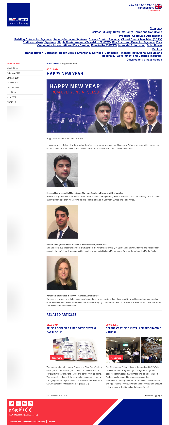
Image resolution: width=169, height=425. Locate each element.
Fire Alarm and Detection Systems (133, 42)
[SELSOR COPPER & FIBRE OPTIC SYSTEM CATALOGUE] (75, 362)
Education (51, 53)
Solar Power (154, 45)
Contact (147, 59)
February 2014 (13, 72)
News (116, 32)
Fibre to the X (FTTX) (104, 45)
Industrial (156, 56)
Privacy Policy (29, 421)
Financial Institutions (133, 53)
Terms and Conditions (148, 32)
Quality (107, 32)
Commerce (111, 53)
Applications (154, 36)
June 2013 (12, 96)
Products (125, 36)
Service (96, 32)
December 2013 (14, 82)
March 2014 (12, 68)
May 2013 (11, 101)
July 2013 (11, 92)
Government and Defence (133, 56)
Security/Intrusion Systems (70, 39)
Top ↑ (159, 395)
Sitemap (41, 421)
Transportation (34, 53)
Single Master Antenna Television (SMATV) (84, 42)
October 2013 (13, 87)
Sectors (157, 49)
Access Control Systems (104, 39)
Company (156, 28)
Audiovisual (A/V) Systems (39, 42)
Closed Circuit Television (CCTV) (141, 39)
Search (157, 59)
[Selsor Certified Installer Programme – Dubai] (134, 362)
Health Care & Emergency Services (81, 53)
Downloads (133, 59)
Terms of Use (15, 421)
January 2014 (13, 77)
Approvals (138, 36)
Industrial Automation (131, 45)
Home (49, 63)
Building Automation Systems (33, 39)
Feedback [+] (150, 395)
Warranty (127, 32)
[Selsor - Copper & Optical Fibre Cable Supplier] (18, 25)
